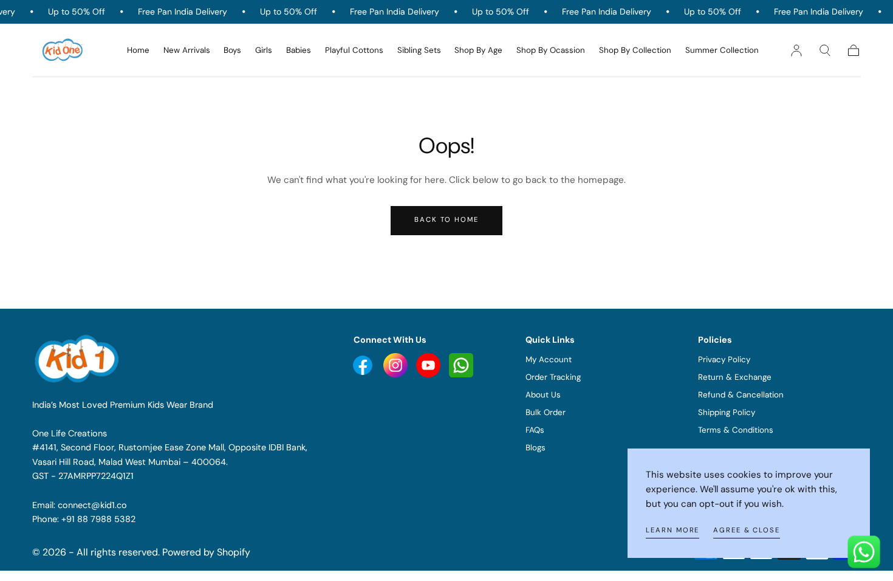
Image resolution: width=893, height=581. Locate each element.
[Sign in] (796, 50)
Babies (298, 50)
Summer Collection (722, 50)
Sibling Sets (419, 50)
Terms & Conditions (735, 430)
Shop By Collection (635, 50)
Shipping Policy (726, 412)
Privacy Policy (724, 359)
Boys (232, 50)
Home (138, 50)
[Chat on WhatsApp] (864, 552)
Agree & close (746, 530)
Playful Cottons (354, 50)
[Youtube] (363, 365)
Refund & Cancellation (741, 395)
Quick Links (550, 339)
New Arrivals (186, 50)
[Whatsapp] (461, 365)
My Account (548, 359)
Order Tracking (553, 377)
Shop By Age (478, 50)
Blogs (535, 447)
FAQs (534, 430)
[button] (825, 50)
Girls (263, 50)
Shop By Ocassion (550, 50)
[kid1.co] (78, 358)
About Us (543, 395)
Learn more (672, 530)
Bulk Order (545, 412)
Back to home (446, 219)
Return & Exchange (735, 377)
